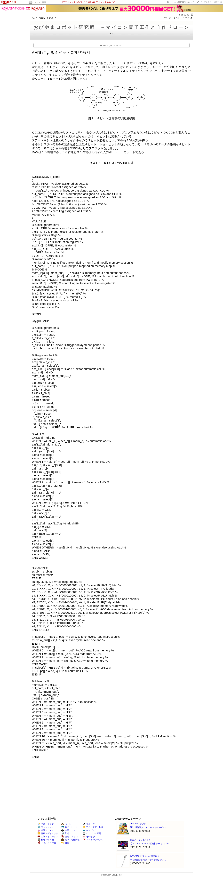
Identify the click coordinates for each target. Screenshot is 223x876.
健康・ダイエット (49, 833)
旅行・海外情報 (72, 839)
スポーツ (90, 824)
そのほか (90, 836)
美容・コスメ (47, 830)
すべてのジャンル (94, 839)
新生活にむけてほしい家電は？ (144, 856)
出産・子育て (47, 824)
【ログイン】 (186, 18)
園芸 (67, 843)
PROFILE (51, 18)
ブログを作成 (205, 2)
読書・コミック (72, 836)
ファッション (47, 827)
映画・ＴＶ (70, 830)
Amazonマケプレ (138, 823)
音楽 (67, 833)
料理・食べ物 (47, 839)
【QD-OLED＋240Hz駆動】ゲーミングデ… (150, 843)
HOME (34, 18)
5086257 (184, 15)
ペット (68, 824)
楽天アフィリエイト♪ (140, 840)
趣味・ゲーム (71, 827)
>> (184, 2)
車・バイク (91, 830)
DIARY (42, 18)
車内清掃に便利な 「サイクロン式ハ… (148, 860)
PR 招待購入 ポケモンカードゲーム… (149, 827)
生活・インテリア (49, 836)
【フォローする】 (171, 18)
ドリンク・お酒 (48, 843)
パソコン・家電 (39, 2)
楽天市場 (218, 2)
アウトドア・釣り (94, 827)
